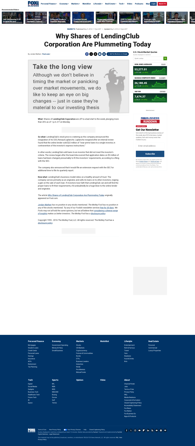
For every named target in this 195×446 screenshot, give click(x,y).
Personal (151, 345)
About (127, 380)
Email (104, 54)
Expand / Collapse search (147, 4)
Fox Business (33, 4)
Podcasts (139, 4)
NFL (53, 384)
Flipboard (144, 430)
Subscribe (150, 154)
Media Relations (130, 397)
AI (28, 400)
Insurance (31, 359)
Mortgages (32, 345)
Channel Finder (129, 384)
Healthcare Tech (34, 395)
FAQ (125, 395)
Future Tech (32, 397)
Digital (30, 384)
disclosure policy (98, 213)
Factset (95, 432)
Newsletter (156, 430)
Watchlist (86, 4)
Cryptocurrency (81, 350)
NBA (53, 386)
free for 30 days (107, 207)
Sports (55, 380)
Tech (121, 4)
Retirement (32, 364)
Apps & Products (130, 416)
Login (153, 4)
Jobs (126, 386)
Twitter (91, 54)
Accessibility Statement (132, 405)
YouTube (139, 430)
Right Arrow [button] (190, 17)
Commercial (152, 348)
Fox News (127, 408)
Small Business (57, 350)
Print (100, 54)
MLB (53, 389)
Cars (126, 353)
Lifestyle (97, 4)
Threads (95, 54)
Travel (126, 350)
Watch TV (162, 4)
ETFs (78, 359)
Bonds (78, 356)
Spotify (161, 430)
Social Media (32, 386)
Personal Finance (48, 4)
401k (29, 361)
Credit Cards (32, 350)
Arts (125, 361)
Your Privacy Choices (74, 429)
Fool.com (46, 54)
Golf (53, 400)
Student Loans (33, 348)
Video (129, 4)
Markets (75, 4)
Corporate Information (132, 400)
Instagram (135, 430)
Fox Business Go (130, 414)
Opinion (79, 380)
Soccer (54, 397)
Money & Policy (57, 348)
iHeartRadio (165, 430)
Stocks (78, 345)
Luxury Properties (154, 350)
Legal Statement (54, 434)
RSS (152, 430)
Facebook (87, 54)
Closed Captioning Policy (133, 403)
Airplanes (127, 356)
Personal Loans (33, 353)
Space (30, 403)
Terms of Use (155, 161)
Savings (31, 356)
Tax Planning (32, 367)
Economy (63, 4)
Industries (79, 364)
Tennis (54, 403)
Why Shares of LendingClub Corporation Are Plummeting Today (76, 195)
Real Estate (110, 4)
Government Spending (60, 345)
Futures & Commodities (84, 353)
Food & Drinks (129, 359)
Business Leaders (82, 361)
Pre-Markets (80, 369)
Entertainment (129, 345)
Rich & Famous (129, 348)
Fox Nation (128, 411)
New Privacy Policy (55, 429)
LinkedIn (148, 430)
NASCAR (55, 392)
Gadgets (31, 389)
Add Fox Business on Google (118, 54)
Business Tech (33, 392)
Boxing (54, 395)
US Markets (80, 348)
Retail (78, 367)
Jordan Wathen (44, 205)
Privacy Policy (143, 161)
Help (85, 429)
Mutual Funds (81, 372)
